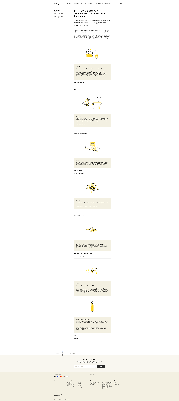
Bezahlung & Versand (81, 389)
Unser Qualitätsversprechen (58, 17)
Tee (78, 384)
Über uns (115, 380)
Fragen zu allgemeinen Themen (94, 382)
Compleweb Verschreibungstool (107, 382)
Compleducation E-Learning (106, 385)
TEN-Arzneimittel (57, 11)
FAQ (90, 380)
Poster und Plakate (81, 387)
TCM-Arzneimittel (57, 10)
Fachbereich (104, 380)
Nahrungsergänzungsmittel (58, 13)
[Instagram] (90, 376)
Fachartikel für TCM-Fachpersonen (107, 386)
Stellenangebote (116, 384)
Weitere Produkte (80, 388)
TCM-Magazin (56, 380)
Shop (79, 380)
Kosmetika (55, 14)
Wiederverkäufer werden (106, 388)
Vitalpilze (79, 383)
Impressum (68, 399)
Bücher (79, 386)
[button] (76, 3)
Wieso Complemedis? (105, 387)
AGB (59, 399)
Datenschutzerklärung (63, 399)
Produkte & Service (69, 380)
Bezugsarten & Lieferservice (58, 16)
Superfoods (79, 382)
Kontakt (115, 382)
